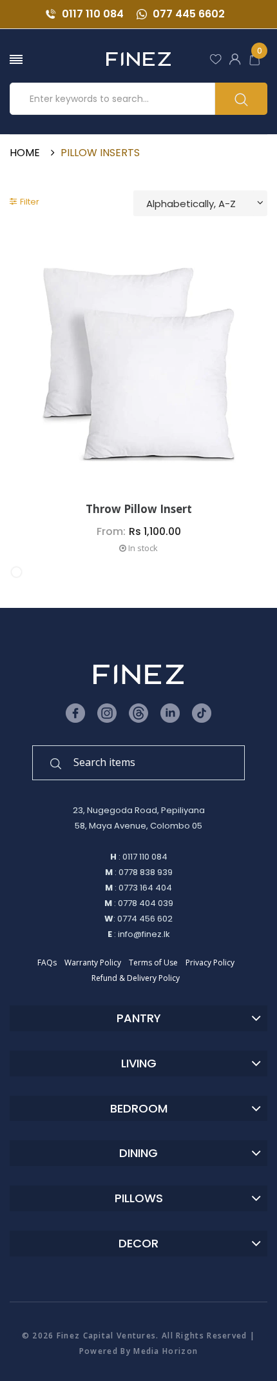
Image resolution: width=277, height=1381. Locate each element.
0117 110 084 (91, 13)
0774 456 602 (145, 918)
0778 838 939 (146, 872)
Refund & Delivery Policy (135, 978)
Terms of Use (153, 962)
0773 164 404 (145, 888)
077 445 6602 (187, 13)
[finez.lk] (138, 59)
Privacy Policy (210, 962)
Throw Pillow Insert (139, 509)
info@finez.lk (144, 934)
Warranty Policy (92, 962)
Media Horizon (165, 1351)
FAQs (47, 962)
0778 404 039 (145, 903)
